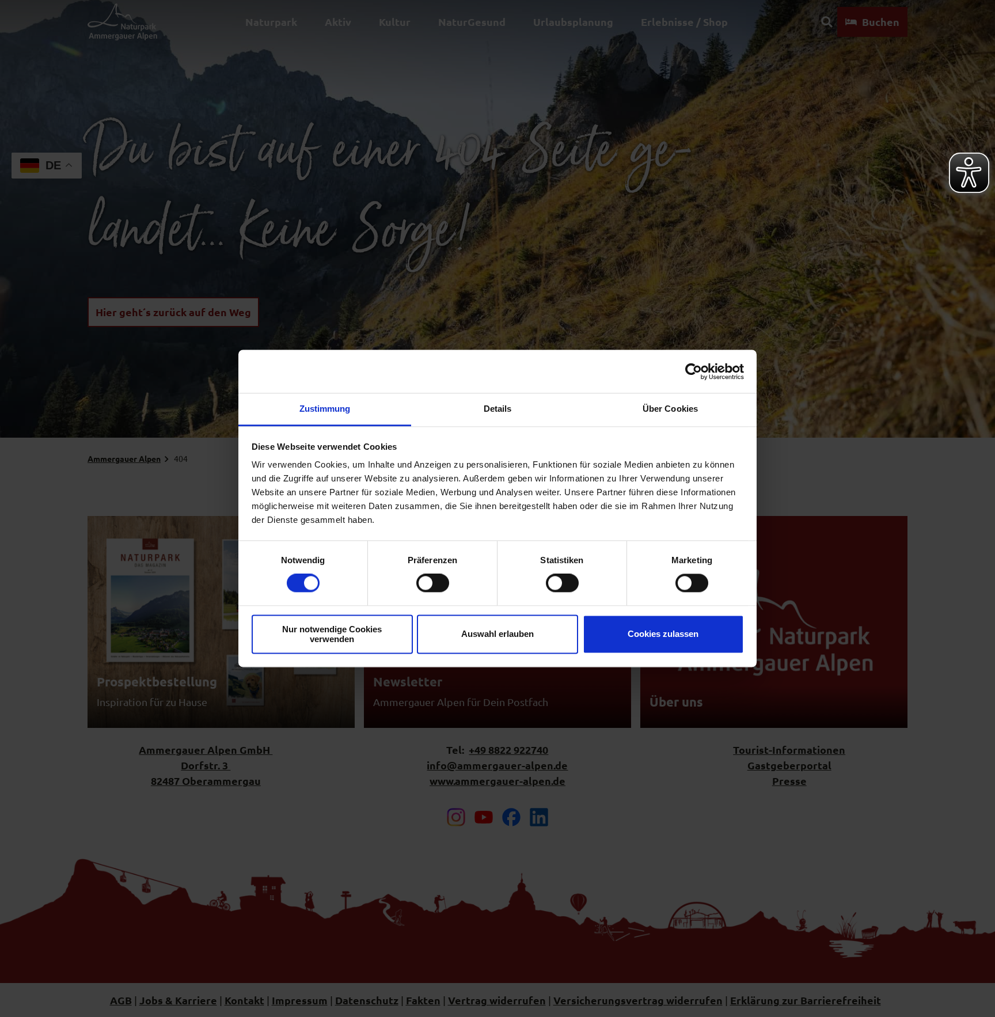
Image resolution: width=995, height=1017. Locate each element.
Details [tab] (498, 408)
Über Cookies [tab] (670, 408)
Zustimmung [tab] (325, 408)
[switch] (432, 583)
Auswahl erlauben (497, 634)
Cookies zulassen (663, 634)
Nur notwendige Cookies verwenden (332, 634)
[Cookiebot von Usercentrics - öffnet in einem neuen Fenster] (693, 371)
